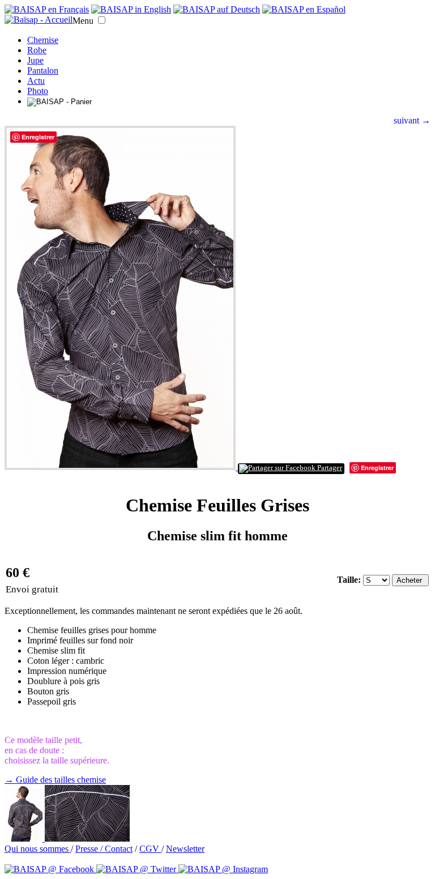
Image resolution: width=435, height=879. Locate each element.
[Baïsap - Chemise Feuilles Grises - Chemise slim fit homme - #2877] (25, 838)
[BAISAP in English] (131, 9)
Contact (119, 849)
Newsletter (185, 849)
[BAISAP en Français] (47, 9)
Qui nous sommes (38, 849)
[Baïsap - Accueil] (38, 20)
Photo (37, 91)
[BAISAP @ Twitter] (137, 869)
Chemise (42, 40)
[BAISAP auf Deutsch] (216, 9)
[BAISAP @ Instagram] (223, 869)
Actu (36, 81)
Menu (82, 20)
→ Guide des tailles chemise (55, 779)
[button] (101, 20)
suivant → (412, 120)
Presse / (90, 849)
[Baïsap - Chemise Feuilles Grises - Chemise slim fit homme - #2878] (87, 838)
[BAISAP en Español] (304, 9)
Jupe (35, 60)
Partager (328, 468)
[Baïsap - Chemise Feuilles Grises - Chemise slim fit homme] (121, 467)
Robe (36, 50)
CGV (150, 849)
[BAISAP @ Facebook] (50, 869)
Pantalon (42, 70)
